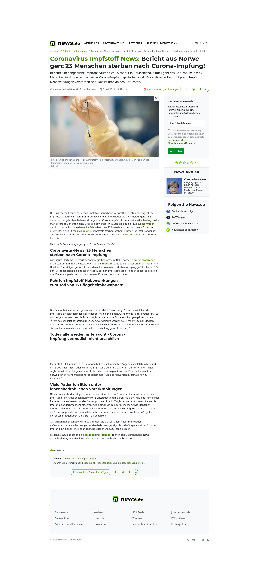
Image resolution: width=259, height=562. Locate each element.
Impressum (61, 512)
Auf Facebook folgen (183, 211)
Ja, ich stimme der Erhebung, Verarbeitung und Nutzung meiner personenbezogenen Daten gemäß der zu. (186, 137)
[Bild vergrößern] (156, 98)
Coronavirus (69, 458)
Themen (152, 43)
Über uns (99, 518)
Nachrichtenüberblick (144, 524)
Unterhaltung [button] (114, 43)
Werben (98, 512)
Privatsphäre (178, 524)
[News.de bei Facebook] (200, 43)
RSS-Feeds (138, 512)
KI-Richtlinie (178, 518)
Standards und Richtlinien (69, 524)
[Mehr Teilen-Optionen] (206, 89)
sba (52, 450)
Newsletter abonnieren (184, 229)
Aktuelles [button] (92, 43)
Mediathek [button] (168, 43)
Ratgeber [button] (136, 43)
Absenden (176, 151)
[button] (161, 89)
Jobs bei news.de (180, 512)
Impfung (80, 458)
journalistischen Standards (98, 462)
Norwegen (91, 458)
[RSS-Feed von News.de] (207, 43)
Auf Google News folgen (185, 223)
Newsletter (100, 524)
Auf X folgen (178, 217)
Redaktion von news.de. (133, 462)
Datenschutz (62, 518)
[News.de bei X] (203, 43)
